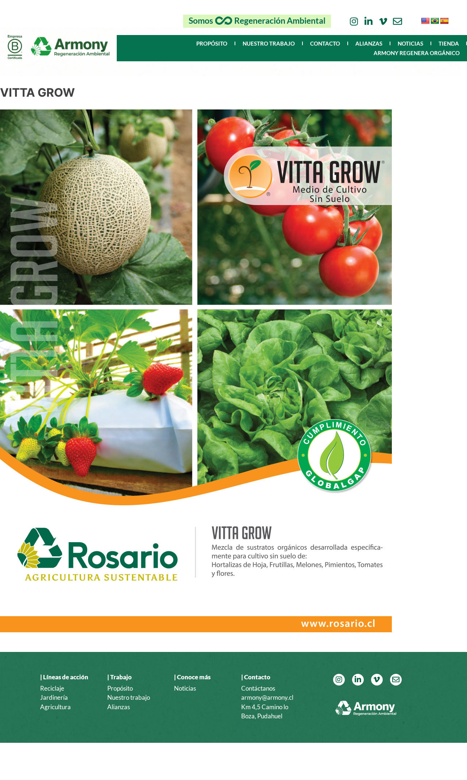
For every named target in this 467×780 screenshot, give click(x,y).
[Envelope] (397, 21)
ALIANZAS (368, 43)
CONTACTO (325, 43)
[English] (425, 21)
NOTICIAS (410, 43)
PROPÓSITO (211, 43)
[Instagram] (353, 21)
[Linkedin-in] (368, 21)
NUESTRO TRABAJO (269, 43)
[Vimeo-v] (382, 21)
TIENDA (449, 43)
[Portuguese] (435, 21)
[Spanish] (444, 21)
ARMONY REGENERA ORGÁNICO (417, 53)
